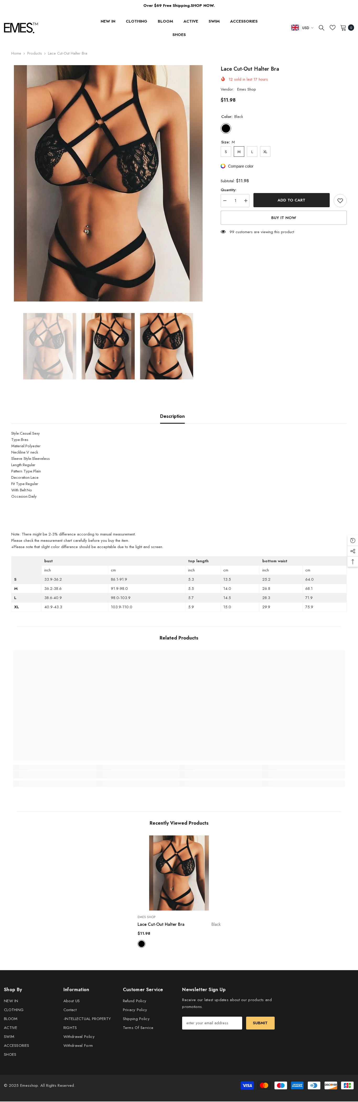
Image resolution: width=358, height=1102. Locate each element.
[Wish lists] (332, 27)
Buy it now (283, 218)
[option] (108, 183)
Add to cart (291, 200)
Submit (260, 1023)
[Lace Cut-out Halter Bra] (179, 872)
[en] (295, 27)
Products (34, 53)
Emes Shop (246, 89)
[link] (54, 774)
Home (16, 53)
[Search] (321, 27)
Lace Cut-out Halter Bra (179, 924)
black (141, 944)
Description (172, 416)
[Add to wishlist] (340, 200)
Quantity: (228, 190)
